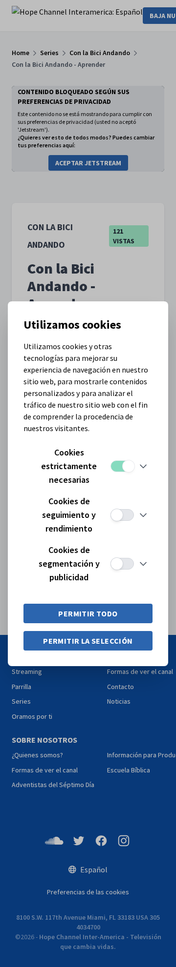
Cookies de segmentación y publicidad (69, 563)
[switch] (122, 466)
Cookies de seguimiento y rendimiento (69, 514)
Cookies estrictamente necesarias (69, 466)
